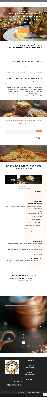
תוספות (31, 132)
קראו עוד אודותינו (19, 387)
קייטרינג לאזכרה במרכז (30, 367)
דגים (13, 131)
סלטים (33, 131)
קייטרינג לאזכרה (39, 392)
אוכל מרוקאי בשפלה (30, 362)
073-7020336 (39, 1)
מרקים (27, 131)
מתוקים (24, 132)
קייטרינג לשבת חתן (31, 392)
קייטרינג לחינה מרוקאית (22, 392)
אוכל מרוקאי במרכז (31, 360)
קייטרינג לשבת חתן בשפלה (29, 376)
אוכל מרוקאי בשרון (31, 365)
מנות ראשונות (20, 131)
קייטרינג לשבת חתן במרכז (29, 374)
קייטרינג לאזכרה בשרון (30, 372)
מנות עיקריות (38, 132)
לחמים (39, 131)
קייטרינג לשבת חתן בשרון (30, 379)
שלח (40, 326)
